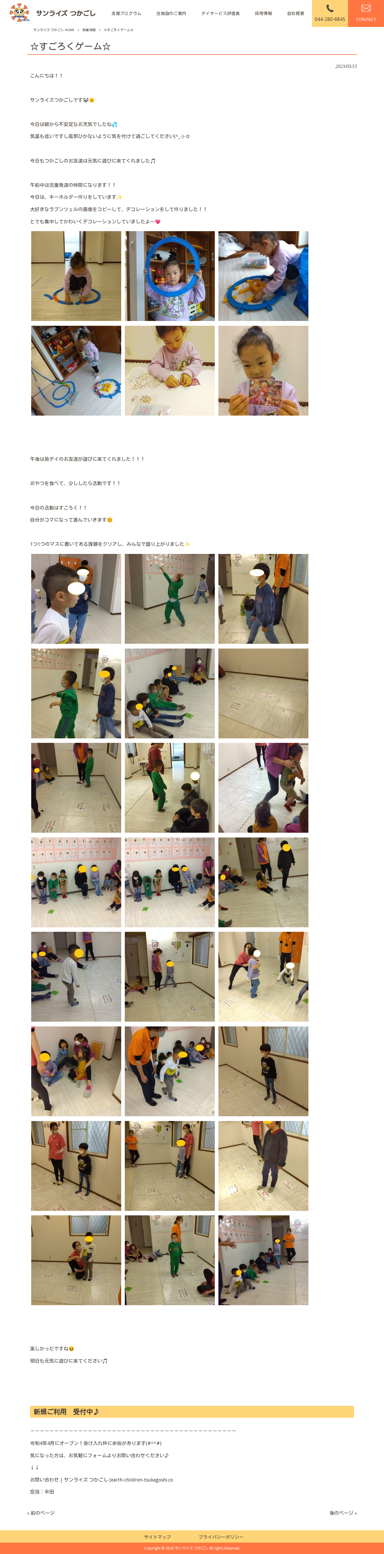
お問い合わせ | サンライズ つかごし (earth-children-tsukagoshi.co (101, 1480)
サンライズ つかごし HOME (53, 30)
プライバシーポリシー (221, 1537)
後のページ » (343, 1513)
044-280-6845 (330, 19)
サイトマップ (157, 1537)
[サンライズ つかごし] (52, 13)
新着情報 (89, 30)
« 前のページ (41, 1513)
